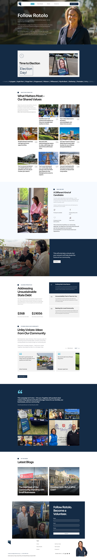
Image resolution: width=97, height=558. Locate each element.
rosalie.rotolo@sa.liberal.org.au (14, 553)
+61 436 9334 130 (24, 553)
